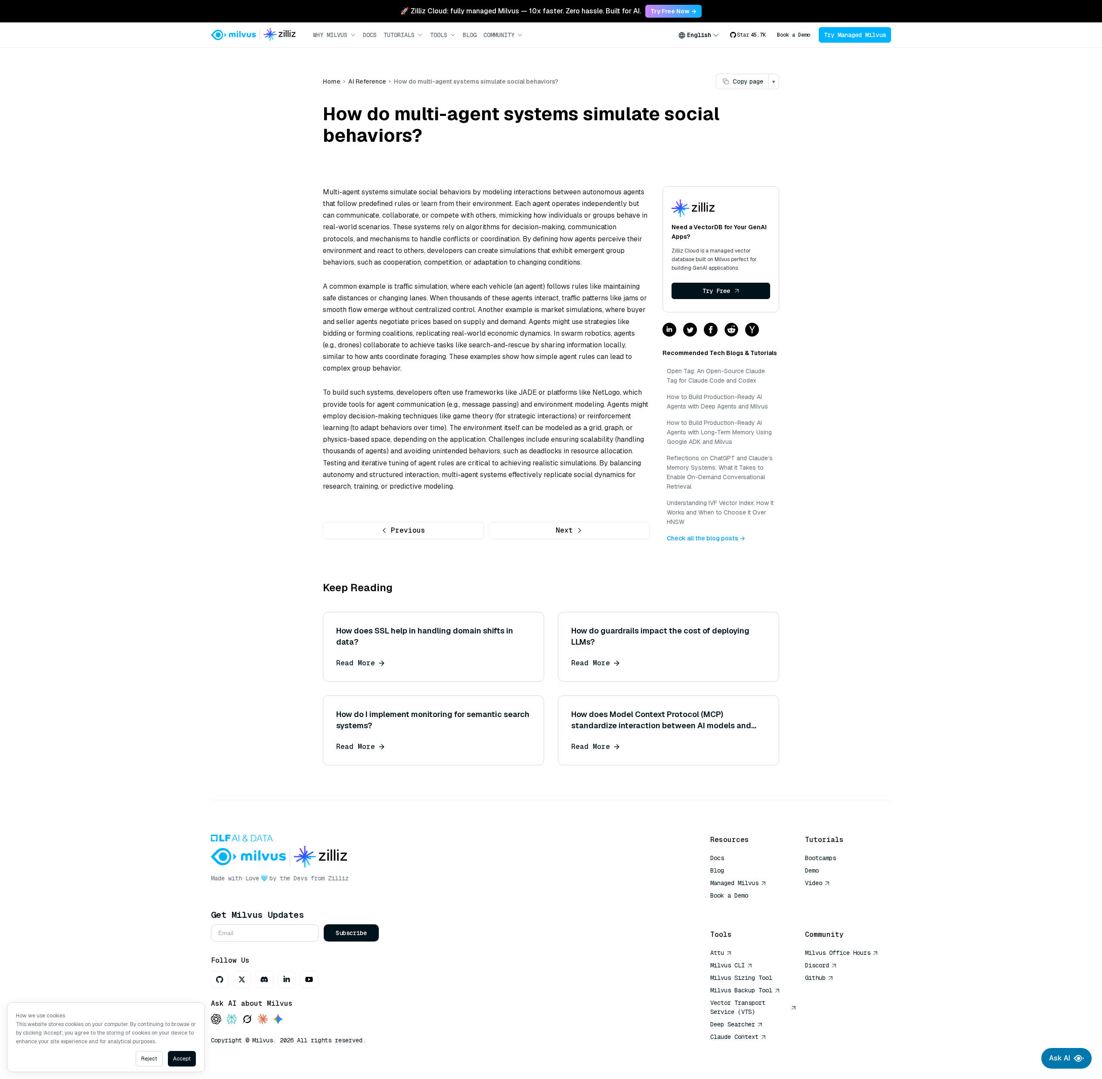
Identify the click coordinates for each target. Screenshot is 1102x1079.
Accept (182, 1058)
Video (813, 883)
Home (332, 81)
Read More (355, 662)
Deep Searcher (732, 1024)
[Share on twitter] (690, 330)
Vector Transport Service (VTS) (737, 1007)
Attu (717, 953)
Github (815, 978)
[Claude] (262, 1020)
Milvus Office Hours (837, 953)
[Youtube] (309, 979)
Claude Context (734, 1037)
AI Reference (367, 81)
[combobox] (698, 35)
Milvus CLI (727, 965)
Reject (149, 1058)
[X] (242, 979)
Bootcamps (820, 858)
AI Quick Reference (741, 908)
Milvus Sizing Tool (741, 978)
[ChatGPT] (216, 1020)
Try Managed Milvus (855, 35)
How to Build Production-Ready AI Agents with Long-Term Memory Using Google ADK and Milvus (719, 432)
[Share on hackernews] (752, 330)
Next (564, 530)
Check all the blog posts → (706, 538)
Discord (817, 965)
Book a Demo (793, 34)
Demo (812, 870)
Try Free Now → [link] (673, 11)
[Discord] (264, 979)
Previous (408, 530)
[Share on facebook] (711, 330)
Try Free (716, 291)
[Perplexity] (231, 1020)
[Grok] (247, 1020)
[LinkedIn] (286, 979)
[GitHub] (219, 979)
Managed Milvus (734, 883)
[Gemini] (278, 1020)
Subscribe (351, 933)
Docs (370, 35)
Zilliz (338, 878)
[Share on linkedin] (669, 330)
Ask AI (1059, 1058)
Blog (470, 35)
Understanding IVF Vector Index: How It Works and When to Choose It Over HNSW (720, 512)
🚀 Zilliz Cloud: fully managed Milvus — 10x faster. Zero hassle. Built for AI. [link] (520, 11)
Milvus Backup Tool (741, 990)
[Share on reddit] (731, 330)
